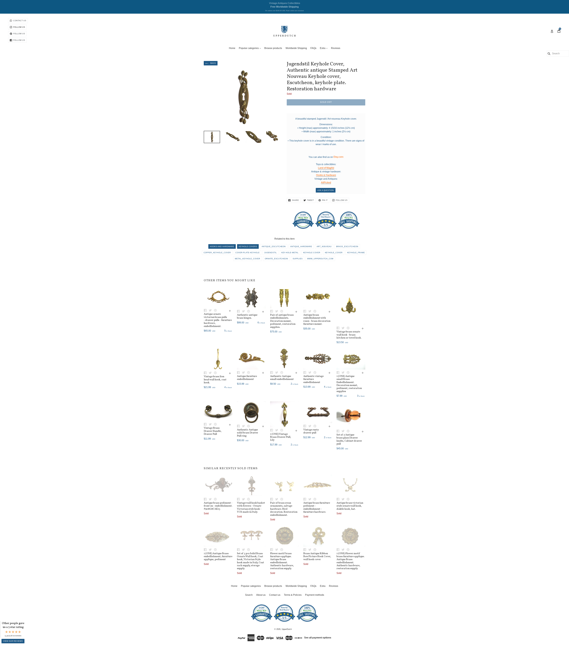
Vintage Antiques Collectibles (284, 6)
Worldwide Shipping (296, 48)
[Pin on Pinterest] (216, 310)
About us (261, 595)
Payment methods (314, 595)
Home (232, 48)
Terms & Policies (293, 595)
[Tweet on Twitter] (211, 310)
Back (213, 63)
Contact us (274, 595)
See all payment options (317, 637)
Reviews (335, 48)
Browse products (273, 48)
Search (249, 595)
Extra (324, 48)
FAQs (313, 48)
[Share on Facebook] (206, 310)
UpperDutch (287, 629)
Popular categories (250, 48)
